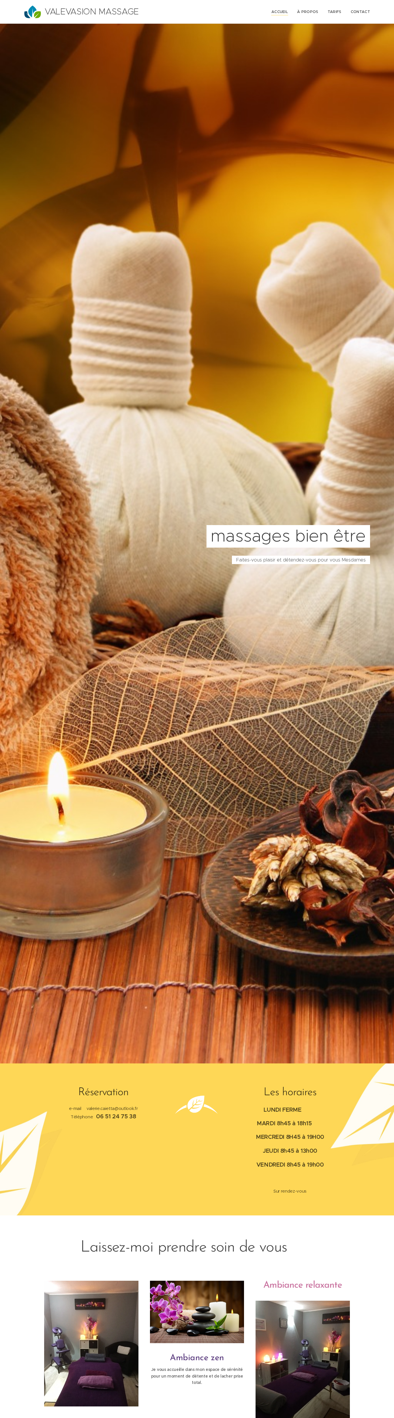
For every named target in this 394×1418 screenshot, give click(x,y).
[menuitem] (281, 12)
